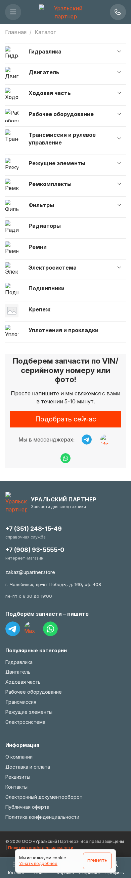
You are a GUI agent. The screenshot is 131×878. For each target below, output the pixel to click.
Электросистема (53, 267)
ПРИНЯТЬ (97, 860)
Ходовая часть (50, 93)
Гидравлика (45, 51)
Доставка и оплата (27, 767)
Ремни (38, 246)
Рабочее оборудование (61, 114)
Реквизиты (17, 777)
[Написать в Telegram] (86, 439)
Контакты (16, 787)
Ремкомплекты (50, 184)
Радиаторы (45, 225)
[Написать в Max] (105, 439)
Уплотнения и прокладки (63, 330)
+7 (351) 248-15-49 (33, 528)
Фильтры (41, 205)
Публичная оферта (27, 807)
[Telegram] (12, 628)
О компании (19, 757)
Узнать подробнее (38, 863)
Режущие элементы (57, 163)
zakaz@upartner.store (30, 572)
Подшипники (46, 288)
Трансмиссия (20, 702)
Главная (16, 32)
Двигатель (44, 72)
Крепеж (39, 309)
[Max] (31, 628)
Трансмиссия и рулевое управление (62, 138)
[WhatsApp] (50, 628)
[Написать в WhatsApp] (65, 458)
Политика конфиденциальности (42, 817)
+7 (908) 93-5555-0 (34, 549)
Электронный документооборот (43, 797)
